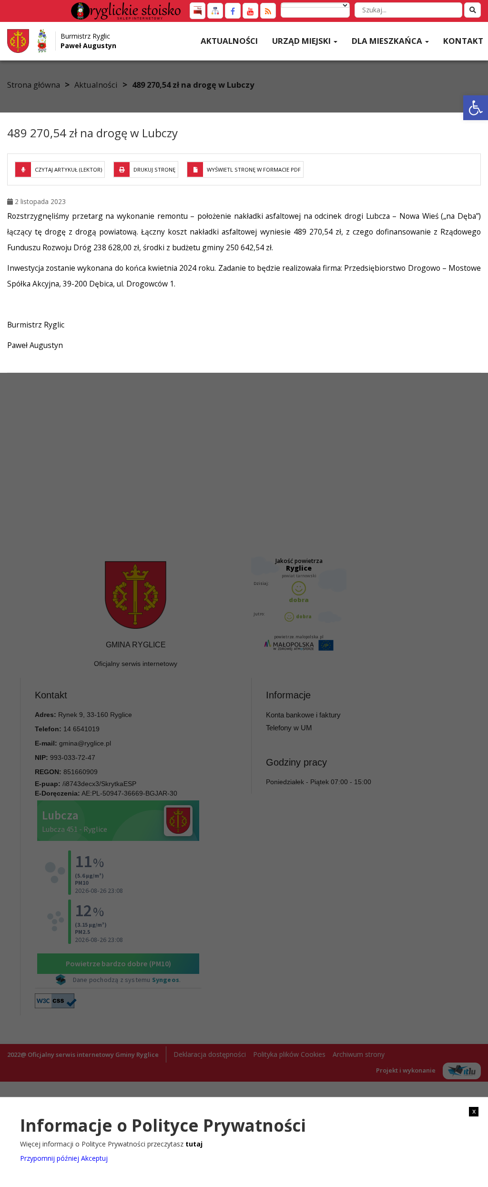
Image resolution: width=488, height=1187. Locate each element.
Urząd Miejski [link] (302, 40)
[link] (475, 107)
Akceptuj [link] (94, 1158)
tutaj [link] (194, 1143)
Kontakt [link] (463, 40)
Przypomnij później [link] (49, 1158)
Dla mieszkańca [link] (388, 40)
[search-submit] (472, 10)
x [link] (474, 1111)
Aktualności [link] (229, 40)
